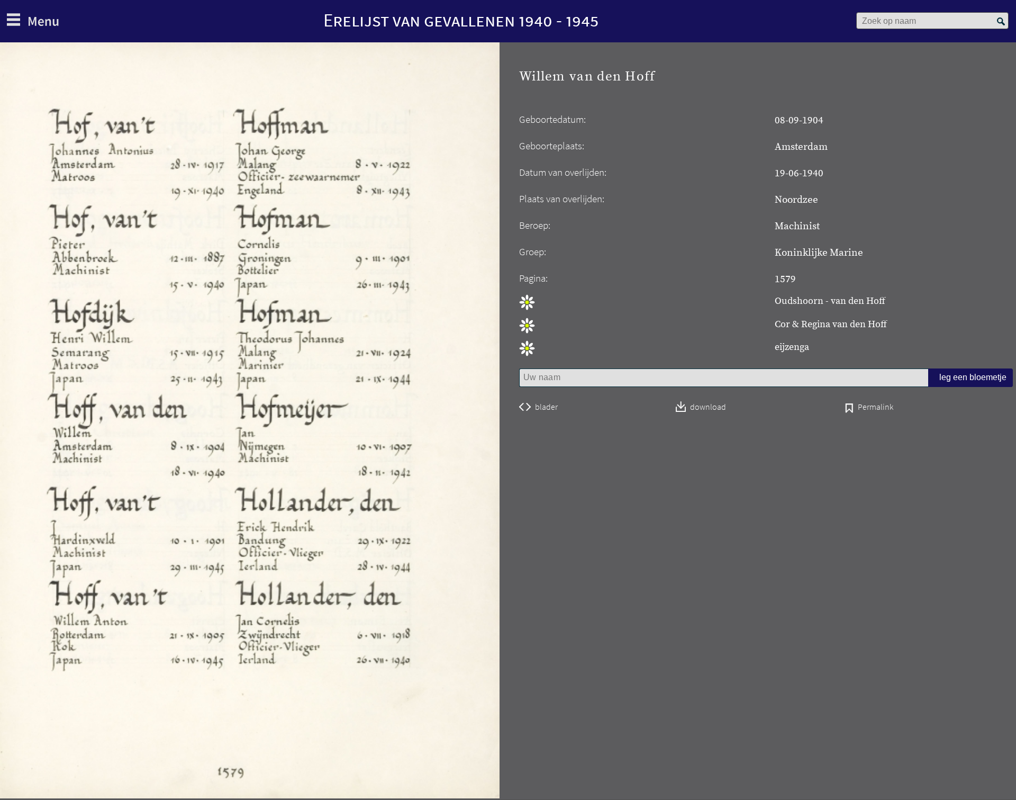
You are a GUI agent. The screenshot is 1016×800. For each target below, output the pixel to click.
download (708, 407)
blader (546, 407)
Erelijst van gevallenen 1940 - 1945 (460, 19)
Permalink (875, 407)
